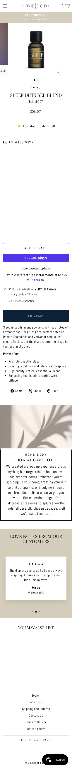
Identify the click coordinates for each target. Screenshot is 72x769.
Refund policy (36, 729)
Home (35, 87)
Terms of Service (36, 722)
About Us (36, 702)
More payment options (36, 268)
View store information (22, 301)
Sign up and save (35, 740)
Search (36, 695)
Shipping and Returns (36, 709)
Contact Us (36, 715)
